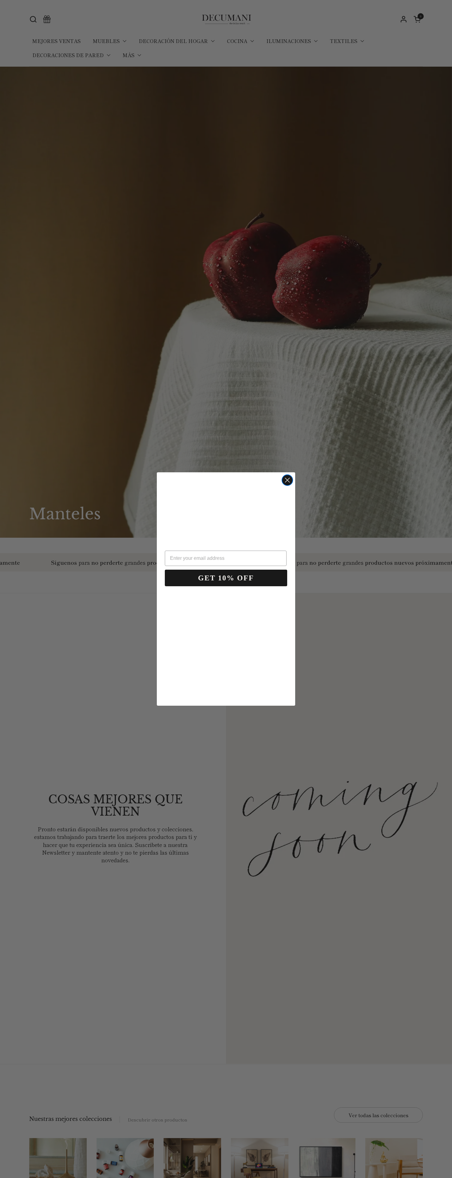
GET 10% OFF (226, 578)
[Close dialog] (287, 480)
